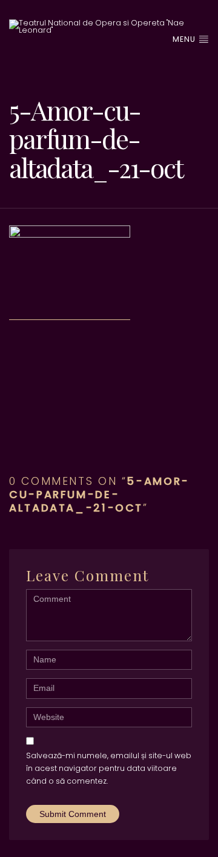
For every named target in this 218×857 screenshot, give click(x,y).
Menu (185, 39)
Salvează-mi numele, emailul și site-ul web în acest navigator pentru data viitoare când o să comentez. (108, 768)
